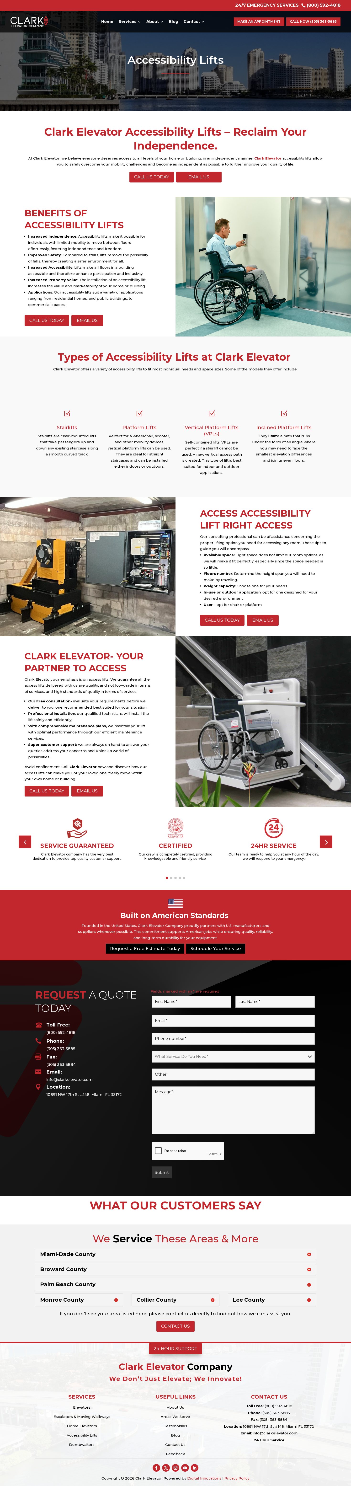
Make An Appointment (259, 21)
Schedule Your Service (216, 948)
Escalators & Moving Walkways (81, 1416)
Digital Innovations (203, 1478)
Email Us (198, 177)
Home (107, 21)
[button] (326, 841)
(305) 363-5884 (61, 1064)
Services (127, 21)
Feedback (175, 1454)
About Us (175, 1407)
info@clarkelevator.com (69, 1079)
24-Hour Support (175, 1348)
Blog (173, 21)
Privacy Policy (237, 1478)
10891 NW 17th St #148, (263, 1426)
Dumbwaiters (82, 1444)
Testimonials (175, 1426)
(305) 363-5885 (60, 1049)
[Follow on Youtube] (185, 1468)
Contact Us (175, 1326)
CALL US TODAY (151, 177)
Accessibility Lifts (82, 1435)
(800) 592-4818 (60, 1032)
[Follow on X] (166, 1468)
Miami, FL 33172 (299, 1426)
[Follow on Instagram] (175, 1468)
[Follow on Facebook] (156, 1468)
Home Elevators (82, 1426)
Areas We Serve (175, 1416)
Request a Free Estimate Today (145, 948)
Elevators (81, 1407)
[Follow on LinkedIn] (194, 1468)
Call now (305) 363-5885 (313, 21)
